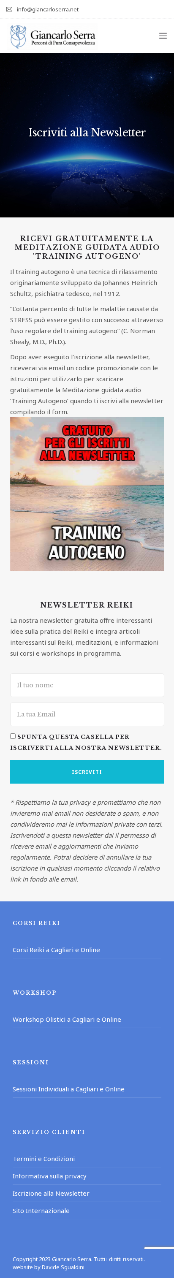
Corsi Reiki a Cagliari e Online (56, 949)
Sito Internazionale (41, 1210)
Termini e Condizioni (44, 1158)
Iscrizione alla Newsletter (51, 1193)
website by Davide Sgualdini (48, 1267)
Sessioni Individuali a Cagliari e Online (69, 1089)
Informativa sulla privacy (50, 1176)
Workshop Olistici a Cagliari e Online (67, 1019)
